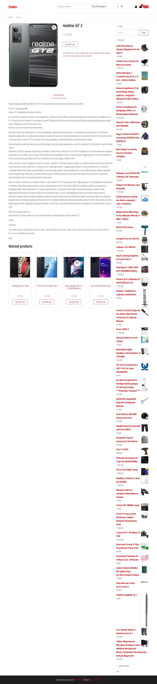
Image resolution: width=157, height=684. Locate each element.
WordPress (78, 679)
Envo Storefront (95, 679)
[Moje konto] (136, 6)
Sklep (11, 17)
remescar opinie (75, 56)
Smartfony (83, 53)
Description (59, 95)
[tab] (60, 95)
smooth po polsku (86, 56)
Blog (19, 17)
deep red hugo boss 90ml (96, 53)
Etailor (13, 6)
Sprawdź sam (70, 44)
